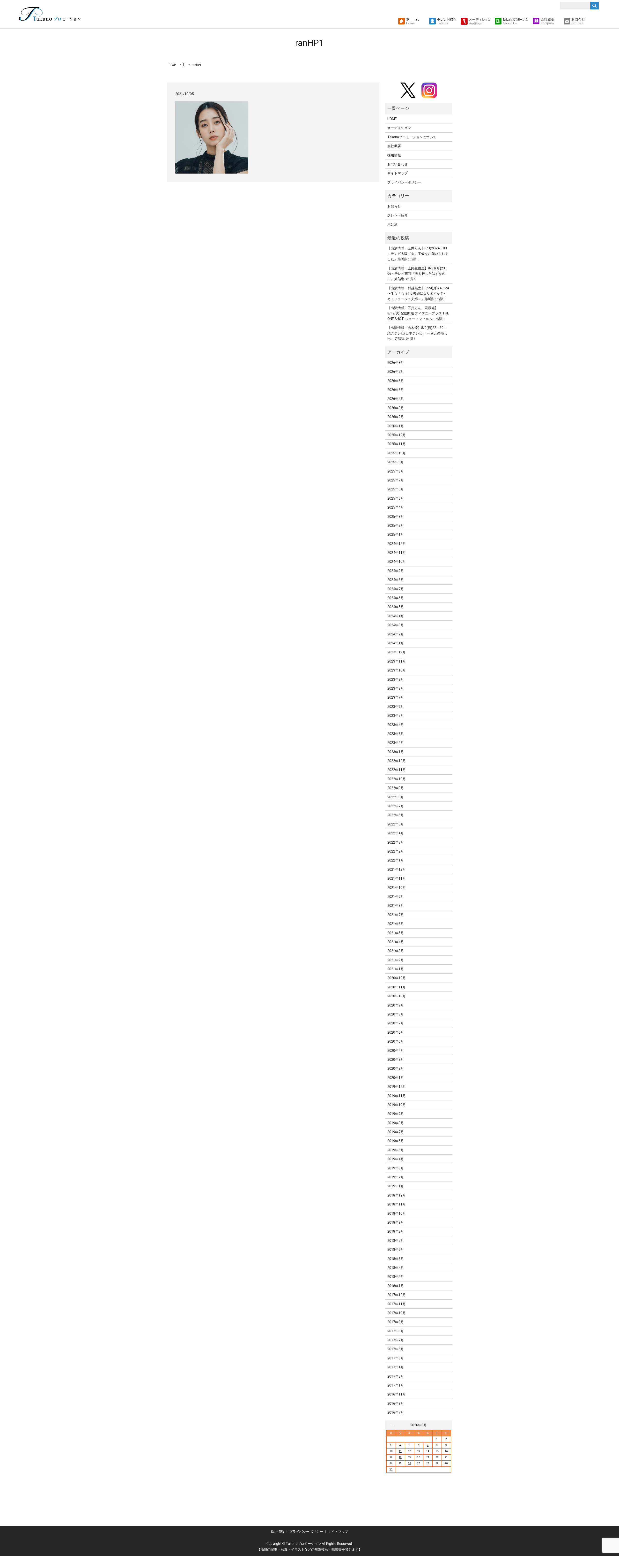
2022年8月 (395, 797)
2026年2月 (395, 417)
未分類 (392, 224)
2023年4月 (395, 725)
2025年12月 (396, 435)
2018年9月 (395, 1222)
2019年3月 (395, 1168)
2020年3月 (395, 1059)
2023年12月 (396, 652)
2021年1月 (395, 969)
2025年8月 (395, 471)
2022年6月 (395, 815)
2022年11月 (396, 770)
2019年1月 (395, 1186)
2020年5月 (395, 1041)
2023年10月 (396, 670)
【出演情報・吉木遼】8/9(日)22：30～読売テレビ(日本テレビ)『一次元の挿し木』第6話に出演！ (417, 333)
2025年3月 (395, 517)
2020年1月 (395, 1078)
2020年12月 (396, 978)
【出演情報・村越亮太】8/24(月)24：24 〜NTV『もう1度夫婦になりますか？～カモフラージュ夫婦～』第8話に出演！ (418, 293)
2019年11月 (396, 1096)
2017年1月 (395, 1385)
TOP (173, 65)
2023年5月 (395, 715)
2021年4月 (395, 942)
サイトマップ (397, 173)
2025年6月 (395, 489)
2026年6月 (395, 381)
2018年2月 (395, 1277)
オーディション (399, 128)
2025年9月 (395, 462)
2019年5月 (395, 1150)
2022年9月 (395, 788)
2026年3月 (395, 408)
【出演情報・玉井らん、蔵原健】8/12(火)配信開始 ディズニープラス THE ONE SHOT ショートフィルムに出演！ (418, 313)
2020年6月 (395, 1032)
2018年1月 (395, 1286)
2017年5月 (395, 1358)
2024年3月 (395, 625)
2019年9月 (395, 1114)
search (590, 21)
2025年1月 (395, 534)
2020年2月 (395, 1068)
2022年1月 (395, 860)
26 (409, 1463)
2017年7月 (395, 1340)
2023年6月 (395, 707)
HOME (392, 119)
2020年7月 (395, 1023)
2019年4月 (395, 1159)
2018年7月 (395, 1241)
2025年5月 (395, 498)
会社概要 (394, 146)
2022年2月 (395, 851)
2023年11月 (396, 661)
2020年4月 (395, 1051)
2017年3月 (395, 1376)
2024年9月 (395, 571)
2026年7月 (395, 372)
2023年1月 (395, 752)
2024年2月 (395, 634)
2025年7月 (395, 480)
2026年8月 (395, 363)
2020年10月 (396, 996)
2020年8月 (395, 1014)
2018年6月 (395, 1249)
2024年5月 (395, 607)
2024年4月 (395, 616)
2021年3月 (395, 951)
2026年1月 (395, 426)
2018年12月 (396, 1195)
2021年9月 (395, 897)
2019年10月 (396, 1105)
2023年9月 (395, 679)
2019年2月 (395, 1177)
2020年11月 (396, 987)
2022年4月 (395, 833)
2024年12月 (396, 544)
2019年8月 (395, 1123)
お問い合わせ (397, 164)
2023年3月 (395, 734)
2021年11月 (396, 878)
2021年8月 (395, 906)
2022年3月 (395, 842)
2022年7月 (395, 806)
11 (400, 1451)
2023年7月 (395, 697)
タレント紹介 (397, 215)
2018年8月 (395, 1231)
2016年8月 (395, 1403)
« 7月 (392, 1425)
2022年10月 (396, 779)
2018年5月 (395, 1259)
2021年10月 (396, 888)
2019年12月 (396, 1087)
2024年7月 (395, 589)
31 (391, 1469)
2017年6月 (395, 1349)
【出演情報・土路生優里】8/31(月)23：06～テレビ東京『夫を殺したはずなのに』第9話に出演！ (417, 273)
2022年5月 (395, 824)
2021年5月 (395, 933)
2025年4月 (395, 507)
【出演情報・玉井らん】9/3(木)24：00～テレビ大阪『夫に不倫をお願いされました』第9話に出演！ (417, 253)
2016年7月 (395, 1412)
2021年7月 (395, 915)
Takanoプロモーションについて (411, 137)
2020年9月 (395, 1005)
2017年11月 (396, 1304)
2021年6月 (395, 924)
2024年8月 (395, 580)
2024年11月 (396, 553)
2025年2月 (395, 525)
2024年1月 (395, 643)
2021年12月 (396, 869)
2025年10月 (396, 453)
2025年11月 (396, 444)
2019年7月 (395, 1132)
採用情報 (394, 155)
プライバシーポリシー (404, 182)
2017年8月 (395, 1331)
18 (400, 1457)
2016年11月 (396, 1394)
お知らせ (394, 206)
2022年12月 (396, 761)
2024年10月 (396, 562)
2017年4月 (395, 1367)
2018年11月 (396, 1204)
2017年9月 (395, 1322)
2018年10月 (396, 1213)
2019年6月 (395, 1141)
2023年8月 (395, 688)
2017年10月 (396, 1313)
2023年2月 (395, 743)
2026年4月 (395, 399)
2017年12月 (396, 1295)
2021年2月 (395, 960)
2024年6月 (395, 598)
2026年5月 (395, 390)
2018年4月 (395, 1268)
